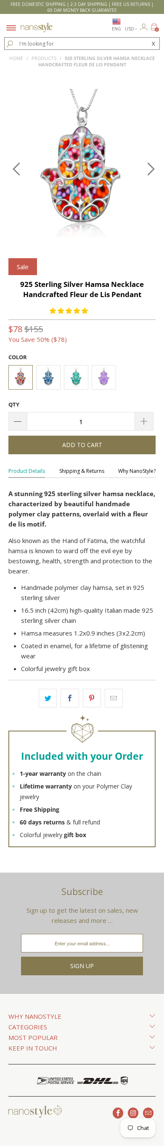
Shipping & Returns (81, 471)
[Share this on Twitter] (48, 698)
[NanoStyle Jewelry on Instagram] (133, 1113)
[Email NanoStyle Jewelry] (148, 1113)
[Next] (147, 169)
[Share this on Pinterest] (92, 698)
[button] (69, 310)
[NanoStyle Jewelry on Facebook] (118, 1113)
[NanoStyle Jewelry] (36, 22)
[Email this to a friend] (114, 698)
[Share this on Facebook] (70, 698)
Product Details (26, 471)
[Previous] (16, 169)
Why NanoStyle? (137, 471)
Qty (13, 404)
